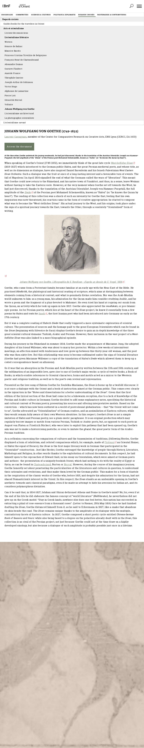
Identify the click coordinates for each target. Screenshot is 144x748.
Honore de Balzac (13, 46)
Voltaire (9, 104)
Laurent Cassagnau (15, 136)
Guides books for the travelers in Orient (24, 23)
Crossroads (7, 15)
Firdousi (109, 442)
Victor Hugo (11, 86)
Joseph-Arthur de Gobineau (19, 82)
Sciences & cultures (41, 15)
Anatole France (13, 73)
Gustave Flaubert (13, 68)
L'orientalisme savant (15, 122)
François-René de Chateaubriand (22, 59)
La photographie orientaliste (19, 118)
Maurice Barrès (13, 50)
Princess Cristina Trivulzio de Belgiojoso (26, 55)
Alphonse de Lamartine (17, 91)
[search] (131, 6)
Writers (8, 41)
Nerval (68, 464)
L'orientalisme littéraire (17, 37)
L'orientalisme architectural (19, 113)
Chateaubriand (42, 464)
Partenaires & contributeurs (111, 15)
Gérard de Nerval (13, 100)
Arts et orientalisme (14, 28)
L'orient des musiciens (16, 33)
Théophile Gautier (14, 77)
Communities (22, 15)
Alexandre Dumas (14, 64)
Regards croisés (86, 15)
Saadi (42, 313)
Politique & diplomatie (64, 15)
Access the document (19, 146)
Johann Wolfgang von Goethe (19, 109)
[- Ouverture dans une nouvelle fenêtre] (72, 246)
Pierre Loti (10, 95)
